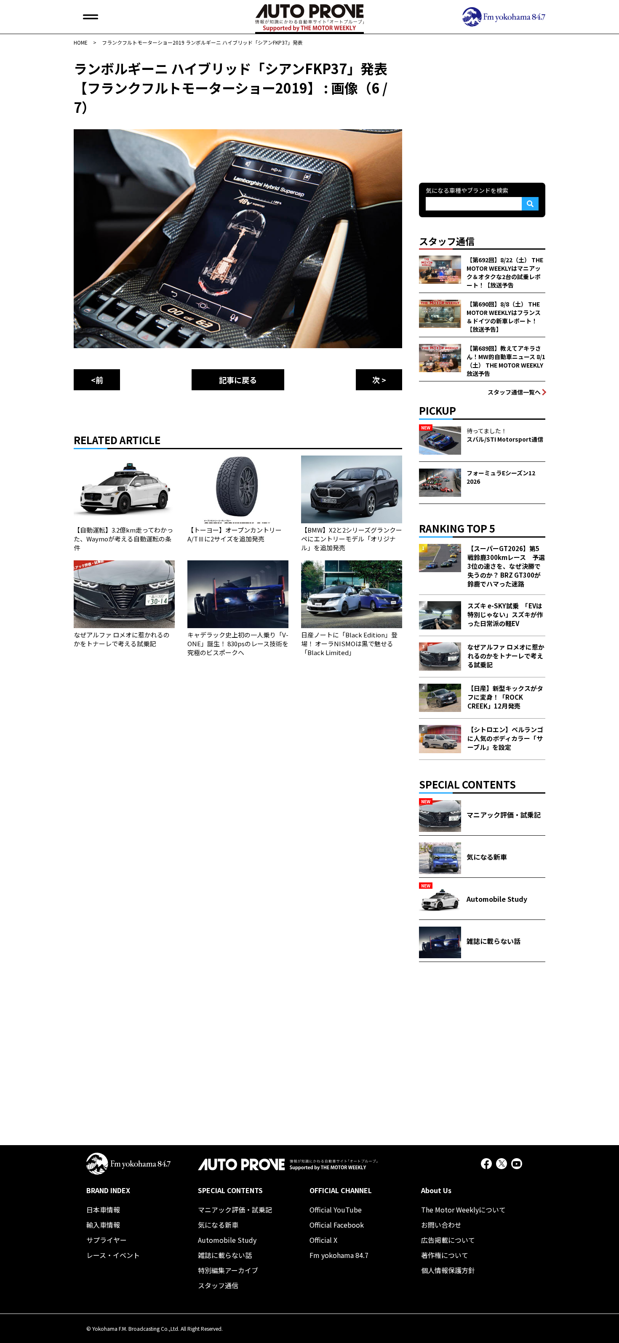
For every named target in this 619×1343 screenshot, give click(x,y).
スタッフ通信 (218, 1285)
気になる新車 (218, 1225)
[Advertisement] (482, 111)
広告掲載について (448, 1240)
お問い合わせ (441, 1225)
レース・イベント (113, 1255)
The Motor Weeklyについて (463, 1209)
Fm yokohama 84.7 (339, 1255)
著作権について (444, 1255)
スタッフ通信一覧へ (514, 392)
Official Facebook (337, 1225)
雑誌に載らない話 (225, 1255)
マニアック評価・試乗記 (235, 1209)
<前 (97, 379)
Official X (323, 1240)
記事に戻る (238, 379)
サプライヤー (106, 1240)
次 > (379, 379)
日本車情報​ (103, 1209)
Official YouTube (336, 1209)
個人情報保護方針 (448, 1270)
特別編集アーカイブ (228, 1270)
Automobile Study (227, 1240)
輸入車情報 (103, 1225)
